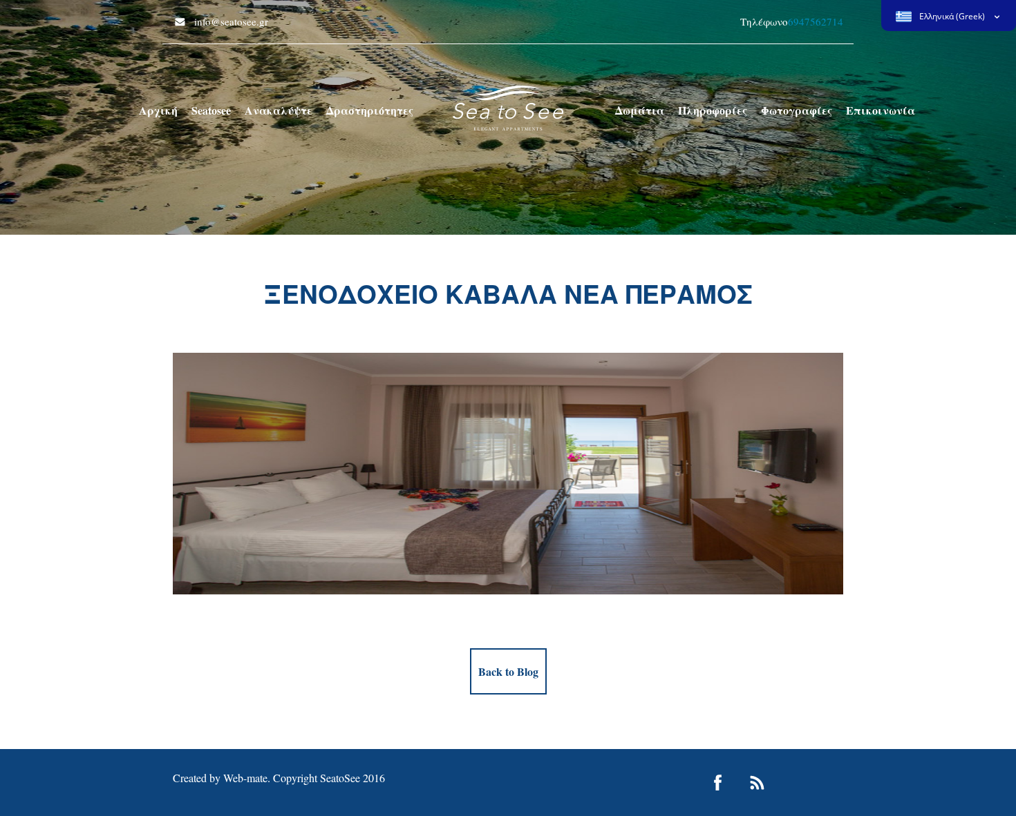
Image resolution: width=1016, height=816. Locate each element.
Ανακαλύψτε (278, 110)
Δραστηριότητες (369, 110)
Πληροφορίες (712, 110)
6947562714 (815, 21)
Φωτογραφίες (796, 110)
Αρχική (158, 110)
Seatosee (211, 110)
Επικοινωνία (880, 110)
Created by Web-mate (220, 777)
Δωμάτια (639, 110)
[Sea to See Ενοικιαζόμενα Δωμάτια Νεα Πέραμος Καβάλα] (508, 107)
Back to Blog (508, 671)
